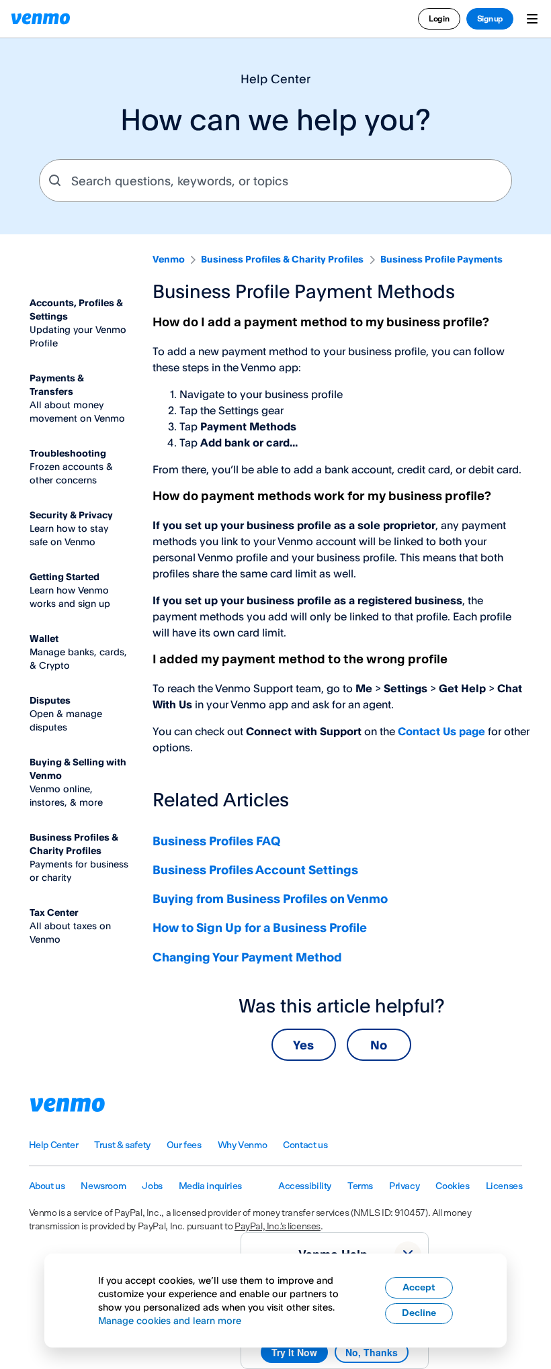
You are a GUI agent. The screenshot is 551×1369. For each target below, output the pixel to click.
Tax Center (54, 912)
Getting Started (64, 576)
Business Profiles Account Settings (255, 869)
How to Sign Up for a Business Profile (260, 927)
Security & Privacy (71, 514)
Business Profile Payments (441, 259)
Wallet (44, 638)
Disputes (50, 700)
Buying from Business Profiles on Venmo (270, 898)
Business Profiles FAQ (216, 840)
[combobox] (275, 180)
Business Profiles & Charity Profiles (282, 259)
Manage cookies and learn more (169, 1320)
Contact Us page (441, 731)
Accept (418, 1287)
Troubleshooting (68, 453)
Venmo (169, 259)
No (378, 1044)
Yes (303, 1044)
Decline (419, 1313)
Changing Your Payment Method (247, 956)
